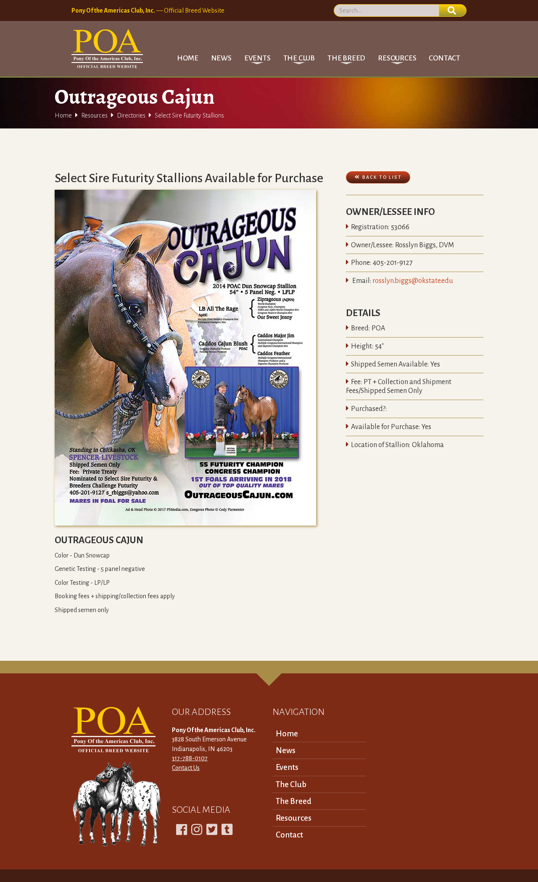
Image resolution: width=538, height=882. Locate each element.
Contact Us (186, 767)
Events (287, 767)
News (221, 58)
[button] (257, 58)
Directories (131, 115)
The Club (291, 784)
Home (187, 58)
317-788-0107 (190, 758)
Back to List (378, 177)
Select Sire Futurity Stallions (189, 115)
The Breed (293, 801)
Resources (94, 115)
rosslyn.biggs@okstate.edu (412, 281)
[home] (107, 48)
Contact (444, 58)
